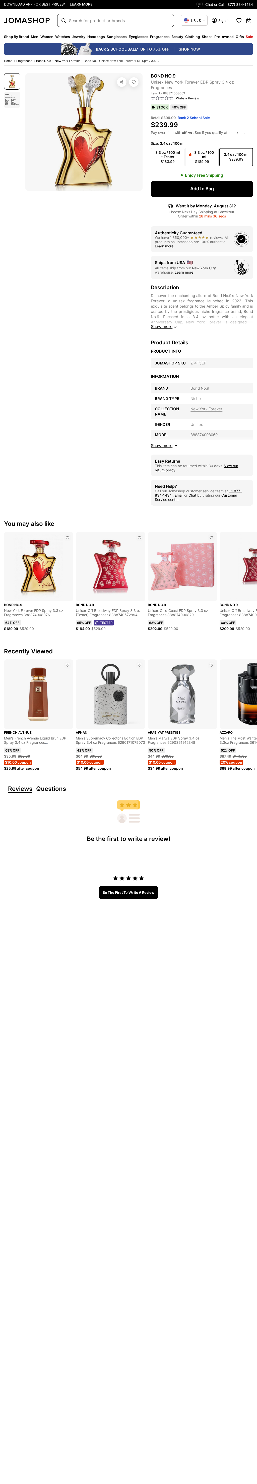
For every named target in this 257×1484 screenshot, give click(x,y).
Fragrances (24, 61)
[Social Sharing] (121, 82)
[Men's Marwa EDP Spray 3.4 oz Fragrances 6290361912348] (211, 665)
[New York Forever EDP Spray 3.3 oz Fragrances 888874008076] (67, 537)
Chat (192, 495)
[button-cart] (249, 20)
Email (179, 495)
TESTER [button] (106, 623)
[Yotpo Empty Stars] (162, 98)
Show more (161, 326)
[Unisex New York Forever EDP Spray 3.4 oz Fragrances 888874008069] (134, 82)
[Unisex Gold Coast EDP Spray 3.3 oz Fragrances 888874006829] (211, 537)
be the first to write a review (128, 892)
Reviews (20, 789)
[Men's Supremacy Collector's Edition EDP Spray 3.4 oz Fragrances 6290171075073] (139, 665)
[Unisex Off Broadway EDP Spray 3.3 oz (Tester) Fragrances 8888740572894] (139, 537)
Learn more (164, 246)
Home (8, 61)
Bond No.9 (43, 61)
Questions (51, 789)
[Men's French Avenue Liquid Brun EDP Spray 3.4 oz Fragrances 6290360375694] (67, 665)
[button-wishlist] (239, 20)
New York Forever (67, 61)
